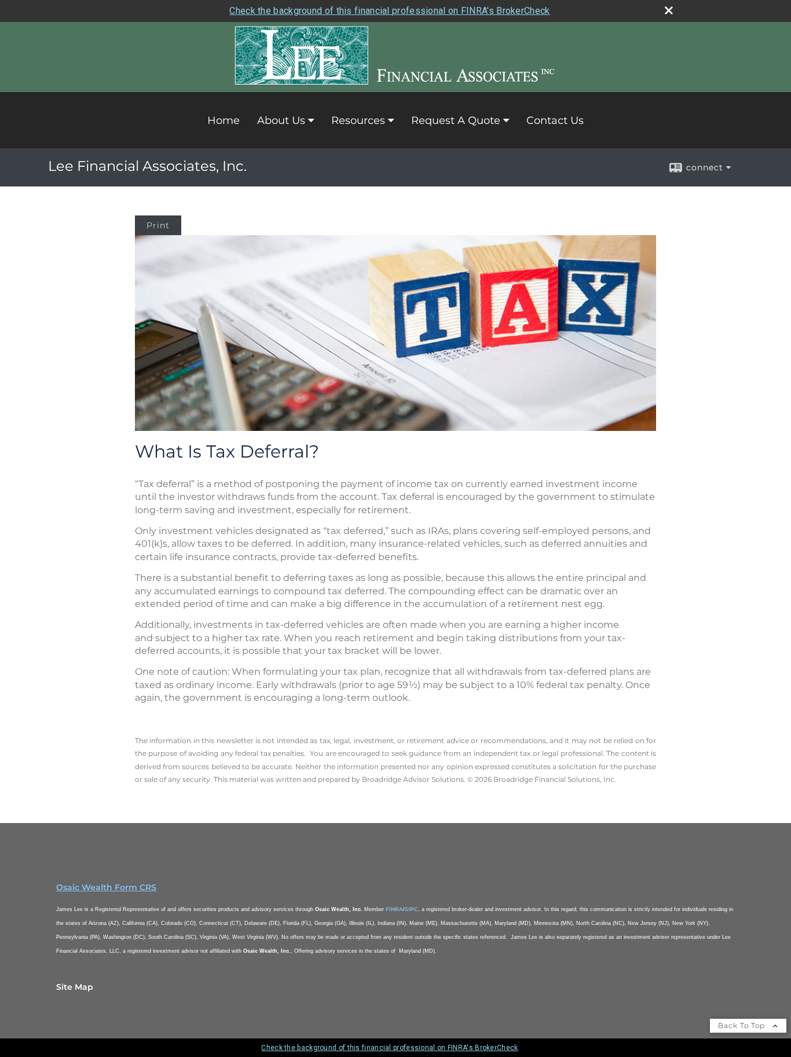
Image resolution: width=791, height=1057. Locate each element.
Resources (358, 120)
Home (223, 120)
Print (158, 225)
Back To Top (742, 1025)
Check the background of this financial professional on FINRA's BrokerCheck (389, 10)
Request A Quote (455, 120)
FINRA (394, 909)
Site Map (74, 987)
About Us (281, 120)
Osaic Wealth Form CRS (106, 887)
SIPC (411, 909)
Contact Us (555, 120)
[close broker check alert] (668, 10)
